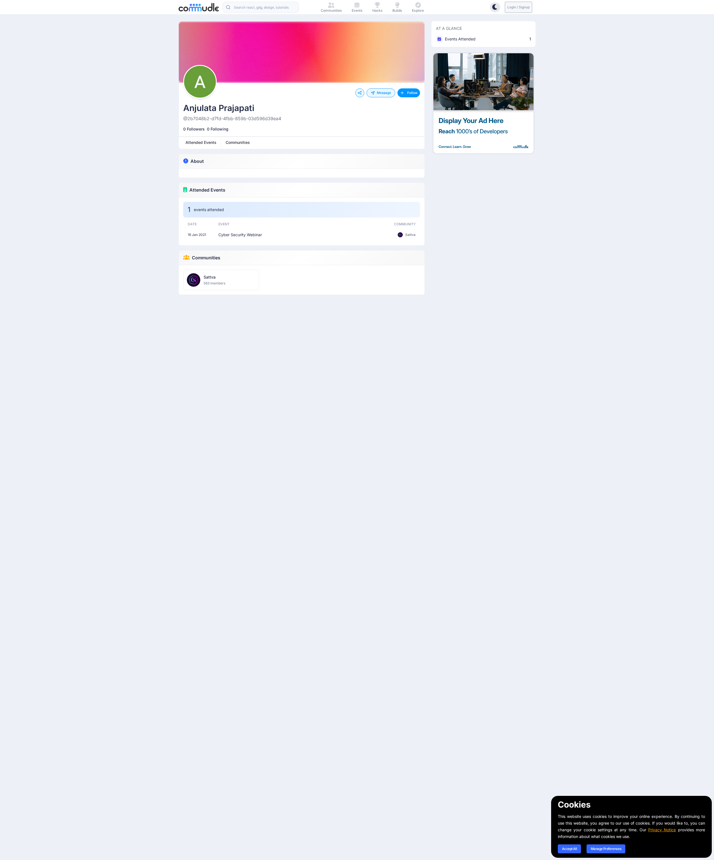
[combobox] (261, 7)
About (197, 161)
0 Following (217, 129)
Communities (206, 257)
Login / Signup (518, 7)
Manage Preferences (606, 849)
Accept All (569, 849)
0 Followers (194, 129)
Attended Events (207, 190)
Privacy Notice (662, 829)
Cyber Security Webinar (240, 234)
